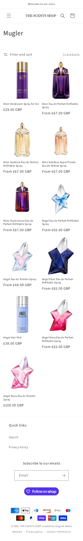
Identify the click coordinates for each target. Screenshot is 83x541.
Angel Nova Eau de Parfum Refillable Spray (57, 339)
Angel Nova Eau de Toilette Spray (19, 397)
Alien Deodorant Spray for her (21, 103)
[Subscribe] (63, 475)
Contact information (59, 531)
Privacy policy (34, 531)
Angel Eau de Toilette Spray (19, 279)
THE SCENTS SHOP (30, 526)
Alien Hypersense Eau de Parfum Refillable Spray (18, 222)
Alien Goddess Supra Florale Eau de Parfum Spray (59, 163)
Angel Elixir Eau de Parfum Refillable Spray (57, 280)
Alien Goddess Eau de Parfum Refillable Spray (20, 163)
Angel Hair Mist (12, 337)
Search (14, 437)
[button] (9, 16)
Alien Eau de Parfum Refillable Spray (60, 105)
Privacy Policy (18, 447)
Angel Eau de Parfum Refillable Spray (60, 222)
